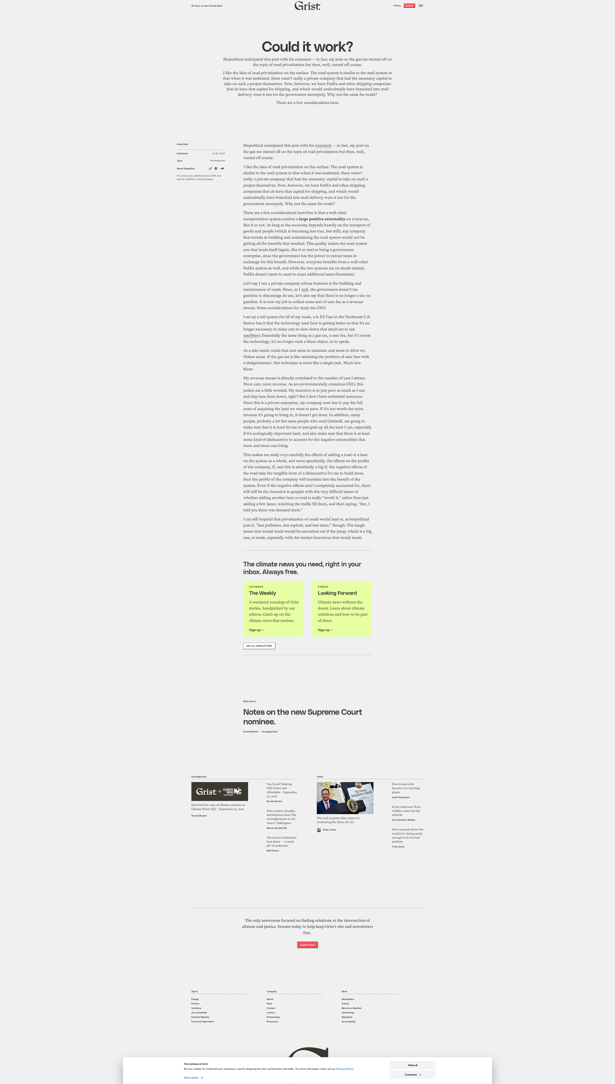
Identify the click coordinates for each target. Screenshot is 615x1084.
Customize (411, 1074)
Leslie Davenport (401, 797)
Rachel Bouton (199, 815)
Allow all (413, 1065)
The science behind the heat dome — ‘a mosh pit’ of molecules (282, 841)
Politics (195, 1003)
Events (345, 1003)
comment (303, 59)
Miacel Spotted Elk (277, 828)
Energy (195, 999)
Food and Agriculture (202, 1021)
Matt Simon (273, 850)
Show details (191, 1077)
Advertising (348, 1012)
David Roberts (250, 731)
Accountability (199, 1012)
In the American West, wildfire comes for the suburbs (406, 810)
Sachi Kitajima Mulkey (403, 819)
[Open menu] (421, 5)
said (304, 289)
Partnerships (273, 1017)
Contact (271, 1008)
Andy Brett (182, 144)
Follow (397, 5)
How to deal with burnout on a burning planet (406, 788)
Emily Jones (329, 829)
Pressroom (272, 1021)
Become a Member (352, 1008)
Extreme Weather (200, 1017)
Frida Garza (398, 846)
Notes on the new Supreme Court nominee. (302, 716)
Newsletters (348, 999)
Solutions (196, 1008)
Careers (271, 1012)
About (270, 999)
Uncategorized (217, 160)
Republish (347, 1017)
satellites (250, 335)
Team (269, 1003)
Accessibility (349, 1021)
